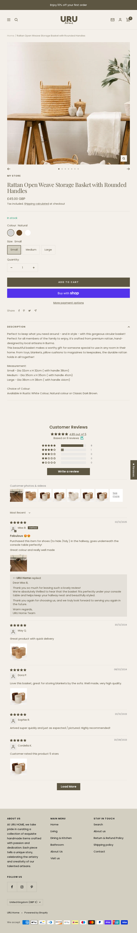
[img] (18, 522)
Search (98, 824)
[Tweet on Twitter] (29, 310)
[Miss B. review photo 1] (18, 563)
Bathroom (57, 845)
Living (53, 831)
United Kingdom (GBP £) (23, 902)
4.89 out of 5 (77, 434)
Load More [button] (68, 787)
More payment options (68, 303)
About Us (56, 851)
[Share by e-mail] (35, 310)
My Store (14, 175)
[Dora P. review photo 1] (18, 696)
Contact (99, 851)
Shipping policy (103, 845)
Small (14, 249)
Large (48, 249)
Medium (31, 249)
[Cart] (128, 20)
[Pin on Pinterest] (24, 310)
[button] (49, 445)
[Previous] (8, 169)
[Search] (16, 19)
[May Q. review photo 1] (18, 651)
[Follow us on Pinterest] (32, 887)
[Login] (120, 19)
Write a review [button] (68, 471)
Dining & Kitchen (61, 838)
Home (10, 35)
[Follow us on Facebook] (12, 887)
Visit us (55, 858)
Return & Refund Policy (108, 838)
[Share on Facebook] (19, 310)
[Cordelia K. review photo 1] (18, 766)
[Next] (128, 169)
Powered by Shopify (36, 912)
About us (100, 831)
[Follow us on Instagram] (22, 887)
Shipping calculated (36, 204)
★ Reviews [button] (134, 470)
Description (16, 326)
